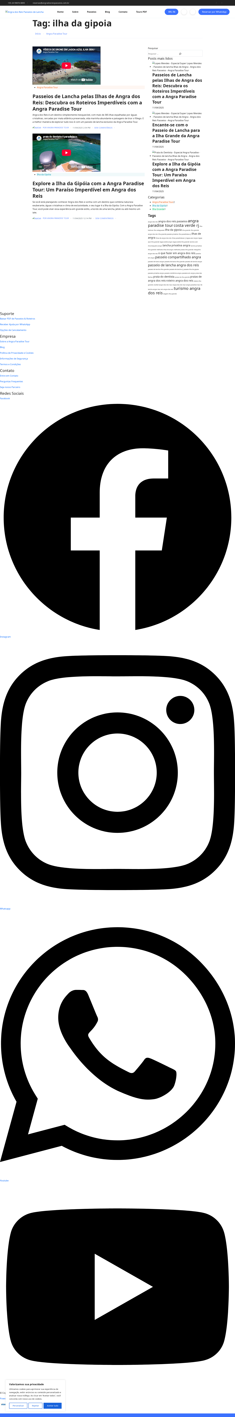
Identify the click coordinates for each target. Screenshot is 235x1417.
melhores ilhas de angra (165, 250)
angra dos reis (153, 222)
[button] (184, 12)
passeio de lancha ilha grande (158, 269)
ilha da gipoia (173, 230)
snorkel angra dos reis (161, 285)
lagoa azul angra (192, 238)
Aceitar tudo (52, 1405)
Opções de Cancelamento (13, 330)
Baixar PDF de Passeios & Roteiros (17, 318)
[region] (35, 1396)
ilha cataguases (159, 230)
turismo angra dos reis (174, 291)
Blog (107, 11)
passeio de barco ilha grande (175, 262)
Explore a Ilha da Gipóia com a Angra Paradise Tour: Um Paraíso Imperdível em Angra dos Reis (88, 189)
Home (60, 11)
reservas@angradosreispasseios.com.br (51, 3)
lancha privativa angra (176, 245)
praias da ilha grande (182, 277)
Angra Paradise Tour (56, 33)
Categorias (156, 197)
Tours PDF (141, 11)
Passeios (91, 11)
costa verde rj (186, 225)
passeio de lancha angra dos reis (173, 265)
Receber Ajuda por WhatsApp (15, 324)
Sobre (75, 11)
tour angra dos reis (175, 285)
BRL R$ (171, 11)
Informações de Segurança (14, 358)
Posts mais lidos (160, 58)
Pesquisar (153, 48)
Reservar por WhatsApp (214, 11)
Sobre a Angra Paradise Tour (15, 341)
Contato (123, 11)
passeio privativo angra (156, 273)
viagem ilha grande (170, 294)
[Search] (178, 53)
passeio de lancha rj (176, 269)
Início (38, 33)
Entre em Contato (9, 375)
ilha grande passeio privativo (168, 234)
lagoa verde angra (166, 242)
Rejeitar (35, 1405)
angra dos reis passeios (172, 221)
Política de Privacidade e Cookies (17, 352)
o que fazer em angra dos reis (176, 253)
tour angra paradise (190, 285)
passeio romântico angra (172, 273)
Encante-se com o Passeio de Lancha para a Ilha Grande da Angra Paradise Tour (176, 133)
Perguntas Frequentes (11, 381)
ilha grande (186, 230)
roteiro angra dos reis (179, 280)
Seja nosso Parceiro (10, 387)
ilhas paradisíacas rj (179, 238)
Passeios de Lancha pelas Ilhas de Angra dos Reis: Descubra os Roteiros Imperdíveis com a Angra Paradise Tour (87, 102)
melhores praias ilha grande (183, 250)
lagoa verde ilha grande (181, 242)
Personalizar (18, 1405)
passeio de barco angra (156, 262)
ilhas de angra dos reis (163, 238)
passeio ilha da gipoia (191, 269)
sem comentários (103, 127)
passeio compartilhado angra (178, 257)
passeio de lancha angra (193, 262)
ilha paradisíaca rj (185, 234)
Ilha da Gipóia (44, 174)
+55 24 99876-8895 (16, 3)
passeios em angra (188, 273)
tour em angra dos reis (165, 289)
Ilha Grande (158, 209)
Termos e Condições (10, 364)
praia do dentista (163, 276)
